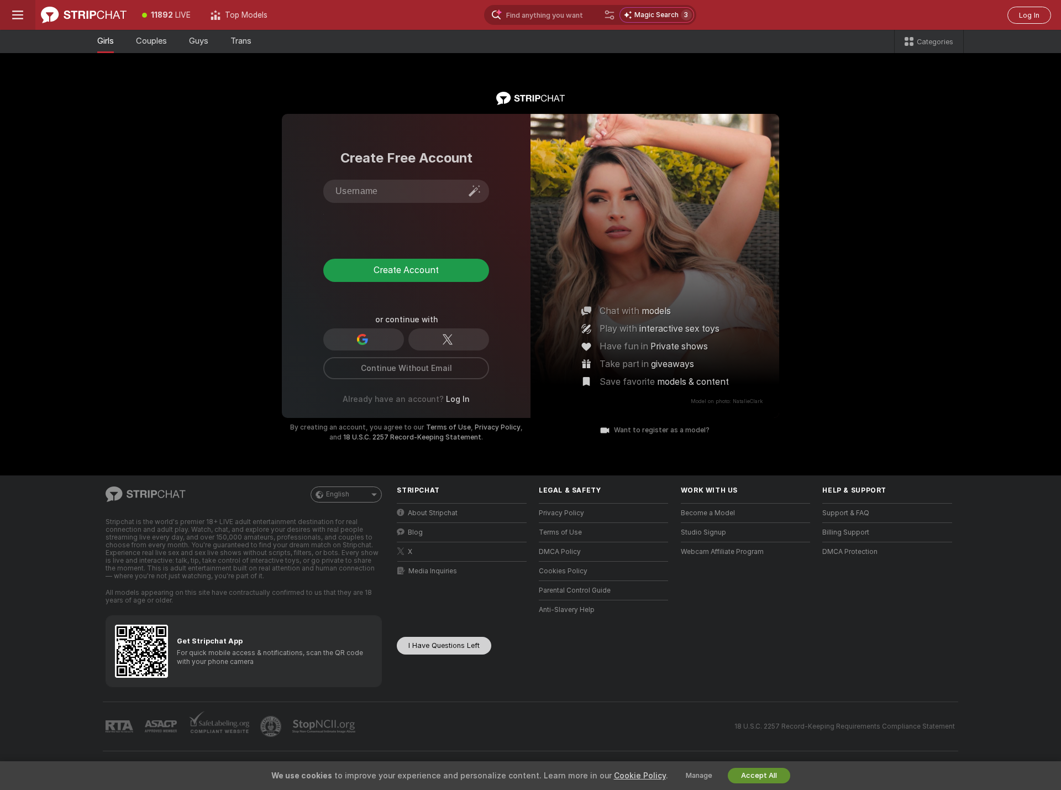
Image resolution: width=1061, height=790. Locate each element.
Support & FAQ (845, 513)
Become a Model (708, 513)
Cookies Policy (563, 571)
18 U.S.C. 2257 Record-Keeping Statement (412, 437)
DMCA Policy (560, 552)
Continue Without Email (406, 368)
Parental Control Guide (575, 590)
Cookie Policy (640, 775)
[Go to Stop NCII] (325, 726)
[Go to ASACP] (162, 726)
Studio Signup (703, 532)
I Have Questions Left (444, 645)
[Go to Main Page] (83, 15)
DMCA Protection (850, 552)
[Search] (609, 15)
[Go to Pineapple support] (271, 726)
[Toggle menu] (17, 15)
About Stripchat (433, 513)
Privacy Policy (498, 427)
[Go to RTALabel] (120, 727)
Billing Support (845, 532)
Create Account (406, 270)
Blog (415, 532)
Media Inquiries (432, 571)
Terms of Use (448, 427)
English (337, 494)
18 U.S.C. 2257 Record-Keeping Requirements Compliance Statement (844, 726)
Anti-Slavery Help (567, 610)
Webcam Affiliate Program (722, 552)
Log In (1029, 15)
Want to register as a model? (662, 430)
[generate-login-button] (475, 191)
